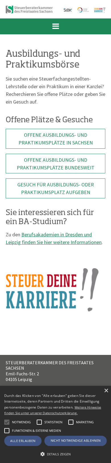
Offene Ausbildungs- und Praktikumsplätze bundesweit (55, 164)
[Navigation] (55, 26)
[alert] (55, 424)
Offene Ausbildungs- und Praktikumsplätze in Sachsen (55, 139)
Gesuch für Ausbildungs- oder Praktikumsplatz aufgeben (55, 188)
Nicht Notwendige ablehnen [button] (76, 440)
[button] (39, 422)
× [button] (106, 391)
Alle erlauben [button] (22, 441)
